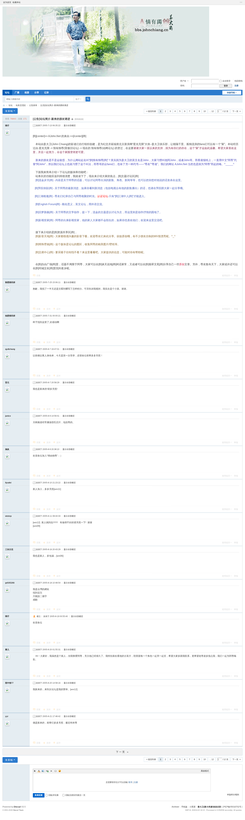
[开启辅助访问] (238, 2)
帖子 (78, 99)
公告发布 (33, 105)
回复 (38, 275)
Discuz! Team (18, 810)
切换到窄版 (241, 2)
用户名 (183, 81)
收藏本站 (16, 2)
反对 (58, 309)
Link (47, 771)
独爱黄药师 (10, 316)
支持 (48, 309)
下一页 (235, 111)
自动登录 (226, 81)
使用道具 (226, 275)
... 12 (212, 111)
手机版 (184, 807)
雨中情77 (9, 683)
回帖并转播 (53, 795)
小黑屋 (193, 807)
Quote (51, 771)
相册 (26, 92)
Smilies (59, 771)
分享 (36, 92)
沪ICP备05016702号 (232, 807)
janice (8, 416)
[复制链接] (79, 119)
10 (205, 111)
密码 (182, 85)
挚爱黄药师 (10, 282)
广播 (17, 92)
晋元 (7, 382)
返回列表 (152, 111)
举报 (236, 275)
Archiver (175, 807)
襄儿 (7, 649)
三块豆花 (9, 549)
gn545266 (9, 583)
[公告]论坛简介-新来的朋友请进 (54, 105)
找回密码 (238, 81)
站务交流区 (21, 105)
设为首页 (7, 2)
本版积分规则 (233, 794)
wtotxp (8, 516)
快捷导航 (231, 92)
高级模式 (205, 771)
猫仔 (7, 125)
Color (38, 771)
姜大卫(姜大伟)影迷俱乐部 (209, 807)
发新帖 (9, 111)
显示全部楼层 (70, 125)
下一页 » (122, 752)
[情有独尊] (105, 41)
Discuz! (17, 807)
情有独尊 (3, 105)
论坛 (7, 92)
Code (55, 771)
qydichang (10, 349)
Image (43, 771)
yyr (6, 716)
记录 (46, 92)
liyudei (8, 483)
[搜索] (88, 99)
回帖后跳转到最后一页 (75, 795)
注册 (236, 85)
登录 (130, 782)
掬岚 (7, 449)
